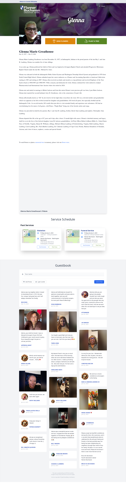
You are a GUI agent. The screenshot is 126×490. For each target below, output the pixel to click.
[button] (29, 234)
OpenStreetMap (65, 477)
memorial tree (39, 142)
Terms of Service (68, 474)
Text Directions (42, 247)
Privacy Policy (58, 474)
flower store (65, 142)
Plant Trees (54, 247)
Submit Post (99, 282)
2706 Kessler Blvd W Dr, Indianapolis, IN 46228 (47, 242)
